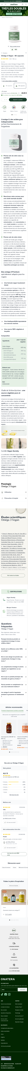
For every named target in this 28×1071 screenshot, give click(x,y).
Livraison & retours (5, 1007)
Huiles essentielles (5, 1031)
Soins (2, 1034)
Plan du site (18, 1063)
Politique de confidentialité (7, 1068)
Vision (14, 867)
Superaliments (4, 1043)
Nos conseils (4, 1010)
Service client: (4, 1019)
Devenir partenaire (19, 1019)
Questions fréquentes (6, 1013)
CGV (2, 1063)
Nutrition (3, 1040)
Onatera (5, 53)
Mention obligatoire (9, 1063)
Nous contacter (4, 1016)
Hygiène (3, 1037)
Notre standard (18, 1004)
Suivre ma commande (6, 1004)
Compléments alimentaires (7, 1028)
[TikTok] (2, 994)
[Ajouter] (7, 99)
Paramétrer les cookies (7, 1066)
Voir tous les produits (6, 1046)
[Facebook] (6, 994)
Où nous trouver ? (19, 1016)
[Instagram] (9, 994)
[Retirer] (2, 99)
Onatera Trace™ (18, 1007)
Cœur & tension (6, 867)
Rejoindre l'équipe (19, 1022)
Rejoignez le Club (19, 1010)
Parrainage (17, 1013)
